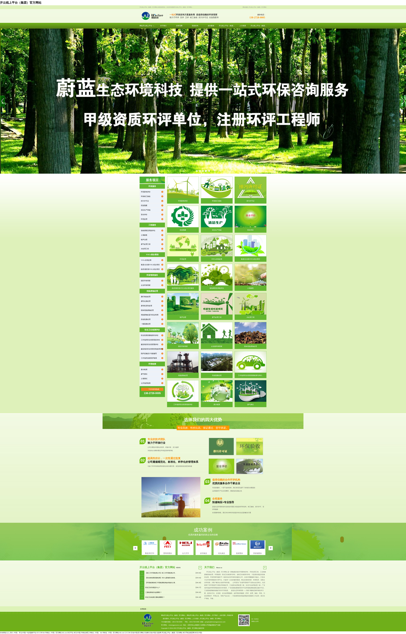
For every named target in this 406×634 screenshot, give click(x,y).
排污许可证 (145, 201)
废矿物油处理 (145, 296)
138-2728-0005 (257, 17)
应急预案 (144, 205)
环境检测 (152, 364)
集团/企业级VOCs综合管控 (150, 265)
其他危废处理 (145, 319)
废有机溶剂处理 (146, 306)
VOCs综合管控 (152, 254)
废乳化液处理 (145, 301)
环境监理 (144, 219)
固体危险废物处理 (147, 310)
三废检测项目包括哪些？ (153, 592)
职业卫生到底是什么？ (152, 587)
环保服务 (152, 186)
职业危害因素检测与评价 (149, 335)
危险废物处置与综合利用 (149, 315)
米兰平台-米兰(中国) (74, 632)
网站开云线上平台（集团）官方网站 (173, 615)
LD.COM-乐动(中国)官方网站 (134, 632)
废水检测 (144, 369)
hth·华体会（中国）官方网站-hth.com (55, 632)
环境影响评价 (145, 192)
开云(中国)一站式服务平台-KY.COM (30, 632)
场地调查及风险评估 (148, 230)
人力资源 (195, 618)
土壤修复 (144, 235)
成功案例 (166, 618)
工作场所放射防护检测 (149, 358)
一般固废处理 (145, 324)
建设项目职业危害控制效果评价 (152, 349)
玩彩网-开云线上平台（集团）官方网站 (169, 632)
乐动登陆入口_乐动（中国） (9, 632)
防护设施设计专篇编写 (149, 353)
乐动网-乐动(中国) (150, 632)
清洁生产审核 (145, 210)
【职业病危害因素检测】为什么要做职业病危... (160, 578)
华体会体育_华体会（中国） (90, 632)
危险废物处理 (152, 291)
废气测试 (144, 374)
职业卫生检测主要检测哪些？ (155, 597)
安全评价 (144, 214)
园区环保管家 (145, 281)
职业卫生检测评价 (152, 330)
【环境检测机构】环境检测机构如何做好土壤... (160, 582)
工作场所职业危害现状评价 (150, 340)
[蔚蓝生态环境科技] (153, 16)
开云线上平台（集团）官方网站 (20, 2)
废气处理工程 (145, 244)
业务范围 (223, 615)
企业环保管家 (145, 285)
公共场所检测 (145, 383)
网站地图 (245, 7)
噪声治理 (144, 239)
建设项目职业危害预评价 (149, 344)
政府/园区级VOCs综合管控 (150, 269)
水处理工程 (145, 249)
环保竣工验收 (145, 196)
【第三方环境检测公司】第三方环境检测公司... (160, 573)
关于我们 (215, 615)
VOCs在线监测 (146, 260)
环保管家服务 (152, 275)
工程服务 (152, 225)
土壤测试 (144, 378)
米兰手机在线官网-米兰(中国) (192, 632)
